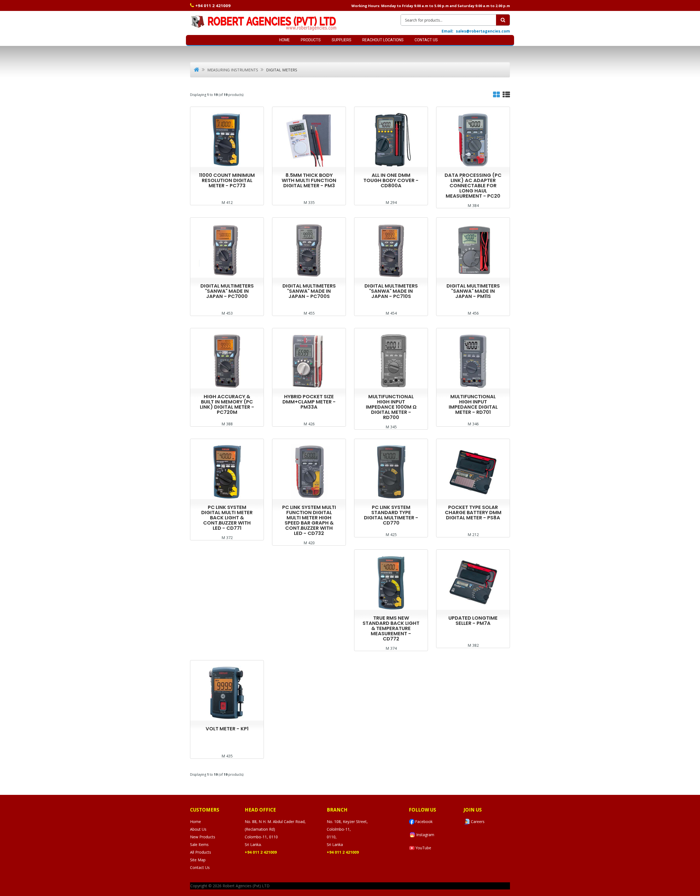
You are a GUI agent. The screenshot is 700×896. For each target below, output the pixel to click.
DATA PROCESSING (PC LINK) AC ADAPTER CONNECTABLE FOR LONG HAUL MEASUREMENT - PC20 (473, 185)
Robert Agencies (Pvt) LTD (246, 885)
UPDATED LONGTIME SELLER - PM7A (473, 620)
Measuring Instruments (232, 69)
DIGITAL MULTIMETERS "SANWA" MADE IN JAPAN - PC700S (309, 291)
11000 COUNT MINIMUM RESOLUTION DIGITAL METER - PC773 (227, 180)
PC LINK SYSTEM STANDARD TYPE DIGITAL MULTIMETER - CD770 (391, 515)
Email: (447, 31)
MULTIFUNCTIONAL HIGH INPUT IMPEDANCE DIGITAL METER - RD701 (473, 404)
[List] (506, 95)
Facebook (424, 821)
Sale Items (199, 844)
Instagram (425, 834)
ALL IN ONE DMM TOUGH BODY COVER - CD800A (391, 180)
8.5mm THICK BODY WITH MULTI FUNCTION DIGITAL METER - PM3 (309, 180)
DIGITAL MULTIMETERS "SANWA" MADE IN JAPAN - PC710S (391, 291)
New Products (202, 836)
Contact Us (426, 40)
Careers (478, 821)
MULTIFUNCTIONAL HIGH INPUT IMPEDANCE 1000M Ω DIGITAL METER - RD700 (391, 407)
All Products (200, 852)
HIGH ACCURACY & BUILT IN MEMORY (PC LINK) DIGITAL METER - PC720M (227, 404)
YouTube (423, 847)
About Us (198, 829)
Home (284, 40)
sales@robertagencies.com (483, 31)
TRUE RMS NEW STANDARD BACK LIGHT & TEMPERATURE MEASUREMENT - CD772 (391, 628)
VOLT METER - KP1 (227, 728)
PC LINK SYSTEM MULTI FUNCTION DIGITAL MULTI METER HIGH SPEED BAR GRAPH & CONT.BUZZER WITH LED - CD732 (309, 520)
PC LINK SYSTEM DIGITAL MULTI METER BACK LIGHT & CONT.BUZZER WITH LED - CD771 (227, 517)
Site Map (198, 859)
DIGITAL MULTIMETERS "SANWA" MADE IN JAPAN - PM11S (473, 291)
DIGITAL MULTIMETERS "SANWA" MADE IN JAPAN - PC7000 (227, 291)
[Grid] (496, 95)
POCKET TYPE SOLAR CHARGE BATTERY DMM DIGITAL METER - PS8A (473, 512)
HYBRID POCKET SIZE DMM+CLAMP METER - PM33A (309, 401)
